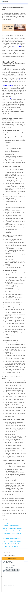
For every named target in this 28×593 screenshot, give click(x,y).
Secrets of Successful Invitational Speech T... (11, 536)
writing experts (21, 80)
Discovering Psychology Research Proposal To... (12, 528)
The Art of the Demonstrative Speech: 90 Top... (11, 546)
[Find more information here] (13, 574)
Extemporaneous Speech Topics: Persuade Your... (12, 538)
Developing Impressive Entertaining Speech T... (11, 541)
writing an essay (17, 46)
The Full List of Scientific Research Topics (10, 525)
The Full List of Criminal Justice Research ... (11, 543)
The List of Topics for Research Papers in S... (11, 523)
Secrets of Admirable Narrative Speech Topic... (11, 530)
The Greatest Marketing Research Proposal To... (11, 533)
